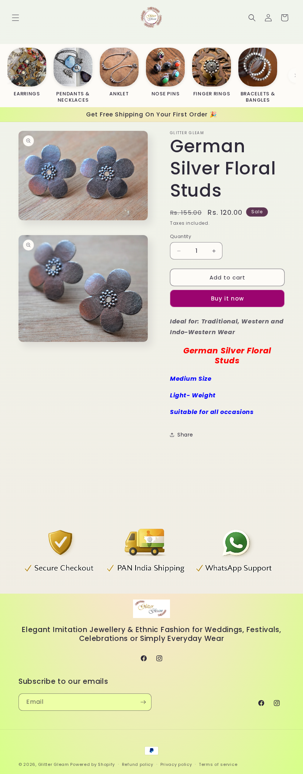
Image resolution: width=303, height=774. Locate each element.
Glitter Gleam (53, 764)
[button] (15, 18)
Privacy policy (176, 764)
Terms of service (218, 764)
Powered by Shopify (92, 764)
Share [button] (185, 434)
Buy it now (227, 298)
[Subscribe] (143, 702)
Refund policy (137, 764)
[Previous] (7, 75)
